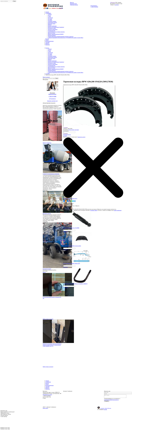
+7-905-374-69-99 (94, 6)
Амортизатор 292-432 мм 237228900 (71, 227)
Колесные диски (51, 58)
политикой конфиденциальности (111, 399)
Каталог (47, 47)
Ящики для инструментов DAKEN (55, 69)
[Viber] (69, 201)
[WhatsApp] (71, 201)
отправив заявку (93, 210)
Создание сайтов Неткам (105, 408)
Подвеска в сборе (52, 63)
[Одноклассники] (66, 201)
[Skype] (73, 201)
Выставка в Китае (47, 213)
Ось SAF (50, 53)
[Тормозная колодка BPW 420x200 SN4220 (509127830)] (89, 126)
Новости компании (47, 142)
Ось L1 (49, 50)
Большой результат (47, 268)
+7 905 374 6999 (52, 96)
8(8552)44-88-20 (52, 94)
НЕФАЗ (49, 59)
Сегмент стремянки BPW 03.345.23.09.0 (72, 245)
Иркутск (72, 2)
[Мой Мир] (67, 201)
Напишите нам (73, 3)
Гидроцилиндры (51, 65)
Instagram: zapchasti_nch (52, 100)
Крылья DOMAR (52, 70)
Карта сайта (45, 408)
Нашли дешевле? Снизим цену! (70, 198)
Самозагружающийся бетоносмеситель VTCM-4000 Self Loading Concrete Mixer (65, 72)
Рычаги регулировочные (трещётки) (56, 62)
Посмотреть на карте (47, 394)
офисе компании (117, 210)
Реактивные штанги (52, 57)
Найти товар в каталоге (48, 318)
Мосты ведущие (51, 67)
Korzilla (105, 409)
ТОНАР (50, 49)
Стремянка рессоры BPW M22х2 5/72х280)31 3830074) (75, 283)
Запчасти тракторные (52, 64)
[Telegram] (75, 201)
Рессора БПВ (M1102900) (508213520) (71, 263)
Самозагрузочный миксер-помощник (51, 173)
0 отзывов (65, 127)
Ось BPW (50, 55)
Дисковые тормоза (52, 56)
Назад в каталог (46, 77)
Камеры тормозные (52, 60)
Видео (44, 272)
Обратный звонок (74, 4)
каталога (117, 4)
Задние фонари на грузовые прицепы (56, 66)
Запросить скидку (81, 137)
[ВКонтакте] (64, 201)
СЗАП (49, 51)
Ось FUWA (50, 52)
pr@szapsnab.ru (93, 5)
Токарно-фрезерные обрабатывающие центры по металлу (60, 71)
